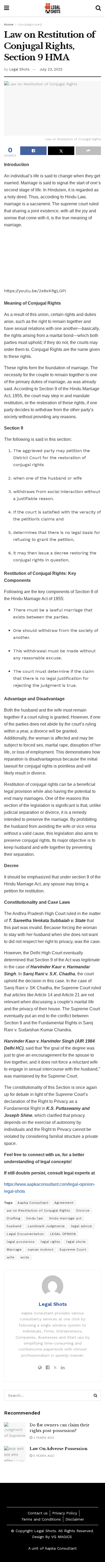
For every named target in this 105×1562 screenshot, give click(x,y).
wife (10, 1257)
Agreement (64, 1203)
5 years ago (43, 1456)
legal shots (76, 1242)
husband (14, 1226)
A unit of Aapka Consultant (52, 1548)
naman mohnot (40, 1249)
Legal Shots (19, 69)
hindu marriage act (65, 1218)
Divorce (83, 1210)
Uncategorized (30, 24)
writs (24, 1257)
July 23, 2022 (51, 69)
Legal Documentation (25, 1234)
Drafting (13, 1218)
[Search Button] (95, 1395)
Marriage (14, 1249)
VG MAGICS (62, 1537)
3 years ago (43, 1438)
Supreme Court (73, 1249)
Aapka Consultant (33, 1203)
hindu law (34, 1218)
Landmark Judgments (46, 1226)
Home (8, 24)
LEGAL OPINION (63, 1234)
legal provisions (20, 1242)
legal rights (50, 1242)
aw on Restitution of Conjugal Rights (38, 1210)
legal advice (81, 1226)
